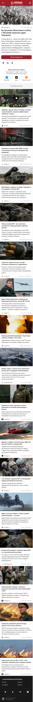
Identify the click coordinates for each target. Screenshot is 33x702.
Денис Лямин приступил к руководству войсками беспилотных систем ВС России (16, 300)
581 (30, 527)
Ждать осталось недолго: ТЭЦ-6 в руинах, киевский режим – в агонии (16, 514)
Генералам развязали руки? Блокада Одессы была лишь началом (14, 624)
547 (30, 674)
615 (30, 456)
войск (7, 43)
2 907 (30, 164)
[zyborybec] (2, 27)
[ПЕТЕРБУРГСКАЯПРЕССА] (2, 564)
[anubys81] (2, 125)
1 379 (30, 239)
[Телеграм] (5, 692)
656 (30, 382)
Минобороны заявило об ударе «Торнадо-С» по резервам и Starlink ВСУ (16, 188)
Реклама (4, 682)
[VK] (20, 692)
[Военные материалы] (16, 3)
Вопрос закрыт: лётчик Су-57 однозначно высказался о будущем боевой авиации (15, 369)
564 (30, 564)
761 (30, 345)
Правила (19, 684)
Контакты (19, 682)
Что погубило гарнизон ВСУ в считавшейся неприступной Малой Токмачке (16, 479)
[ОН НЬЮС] (2, 276)
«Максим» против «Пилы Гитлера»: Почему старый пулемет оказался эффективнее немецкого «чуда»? (16, 111)
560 (30, 600)
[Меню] (2, 3)
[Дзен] (28, 692)
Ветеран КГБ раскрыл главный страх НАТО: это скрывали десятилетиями (16, 551)
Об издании (5, 684)
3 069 (30, 125)
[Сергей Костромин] (2, 164)
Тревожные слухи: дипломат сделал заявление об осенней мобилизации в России (14, 407)
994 (30, 313)
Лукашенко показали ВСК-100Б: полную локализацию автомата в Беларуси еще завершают (15, 150)
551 (30, 637)
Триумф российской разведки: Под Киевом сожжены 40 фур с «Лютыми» (16, 337)
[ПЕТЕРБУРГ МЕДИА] (2, 382)
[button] (3, 63)
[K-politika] (2, 527)
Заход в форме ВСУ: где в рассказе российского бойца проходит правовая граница (15, 225)
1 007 (30, 276)
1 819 (30, 201)
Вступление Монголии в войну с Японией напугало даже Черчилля (16, 32)
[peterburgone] (2, 455)
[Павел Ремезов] (2, 239)
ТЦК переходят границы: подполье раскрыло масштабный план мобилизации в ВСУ (16, 589)
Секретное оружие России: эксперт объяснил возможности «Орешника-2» (14, 263)
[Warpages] (2, 419)
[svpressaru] (2, 345)
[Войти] (30, 3)
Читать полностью (16, 57)
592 (30, 490)
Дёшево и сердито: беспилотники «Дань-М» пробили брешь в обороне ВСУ (16, 443)
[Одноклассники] (12, 692)
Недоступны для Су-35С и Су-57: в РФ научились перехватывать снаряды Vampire (16, 661)
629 (30, 419)
